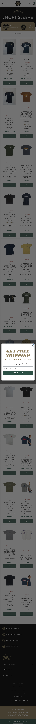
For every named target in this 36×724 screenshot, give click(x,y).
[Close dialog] (32, 345)
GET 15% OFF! (18, 373)
